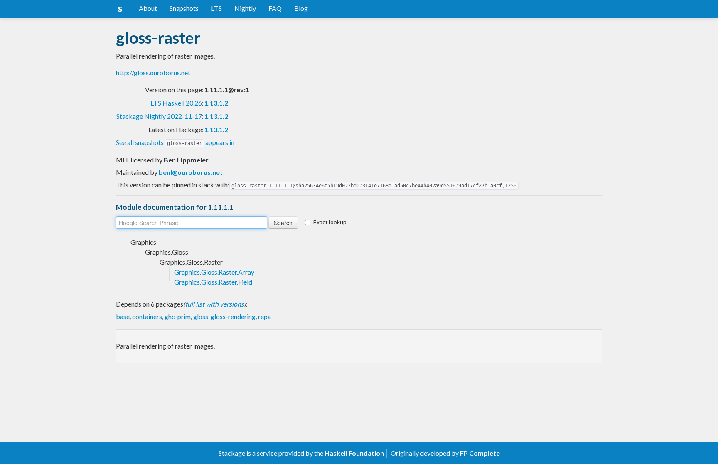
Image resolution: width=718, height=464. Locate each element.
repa (264, 316)
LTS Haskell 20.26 (176, 103)
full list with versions (214, 304)
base (123, 316)
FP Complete (480, 453)
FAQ (275, 8)
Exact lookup (330, 222)
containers (147, 316)
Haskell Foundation (354, 453)
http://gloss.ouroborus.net (153, 72)
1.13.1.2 (216, 103)
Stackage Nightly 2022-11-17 (159, 116)
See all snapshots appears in (175, 142)
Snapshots (184, 8)
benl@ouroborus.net (191, 172)
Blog (301, 8)
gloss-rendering (233, 316)
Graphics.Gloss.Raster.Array (214, 272)
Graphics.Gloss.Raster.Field (213, 282)
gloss (200, 316)
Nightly (245, 8)
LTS (216, 8)
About (148, 8)
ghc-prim (178, 316)
